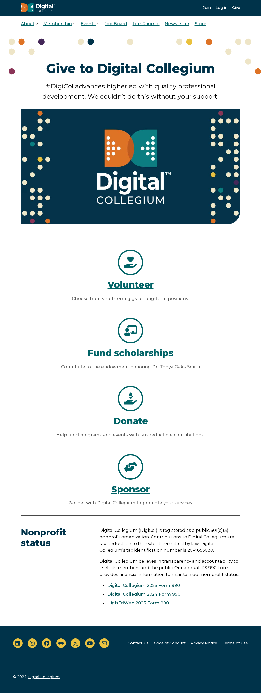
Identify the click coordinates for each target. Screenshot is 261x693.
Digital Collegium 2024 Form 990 (143, 594)
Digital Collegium (44, 677)
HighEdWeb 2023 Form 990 (138, 602)
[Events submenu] (98, 23)
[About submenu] (36, 23)
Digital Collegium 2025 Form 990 (143, 585)
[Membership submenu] (74, 23)
